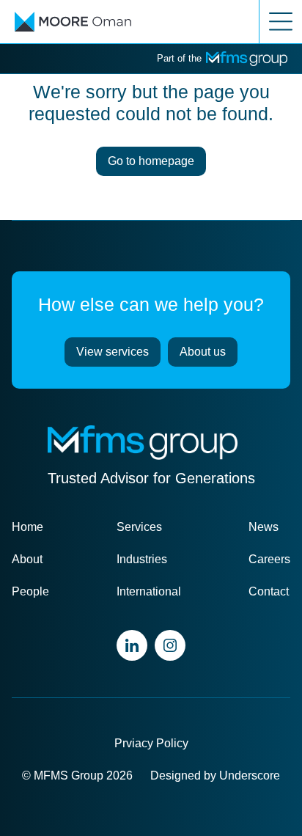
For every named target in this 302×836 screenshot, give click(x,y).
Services (139, 527)
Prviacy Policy (151, 743)
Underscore (249, 775)
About (27, 559)
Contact (268, 591)
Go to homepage (151, 161)
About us (203, 351)
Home (27, 527)
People (30, 591)
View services (112, 351)
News (263, 527)
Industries (142, 559)
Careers (269, 559)
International (149, 591)
